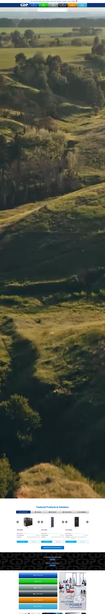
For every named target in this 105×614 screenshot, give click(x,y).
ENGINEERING (72, 5)
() (74, 1)
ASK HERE (52, 559)
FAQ (55, 1)
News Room (59, 1)
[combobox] (77, 1)
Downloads (64, 1)
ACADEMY (82, 5)
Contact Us (69, 1)
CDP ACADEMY (38, 606)
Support (51, 1)
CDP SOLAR (38, 512)
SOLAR (43, 5)
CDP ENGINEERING (82, 512)
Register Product (42, 1)
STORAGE (53, 5)
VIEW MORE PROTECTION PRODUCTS (52, 547)
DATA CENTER (63, 5)
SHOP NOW (52, 565)
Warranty (47, 1)
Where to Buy (34, 541)
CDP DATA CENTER (67, 512)
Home (31, 1)
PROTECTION (34, 5)
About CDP (36, 1)
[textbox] (77, 1)
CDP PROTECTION (24, 512)
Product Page (22, 541)
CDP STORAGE (53, 512)
